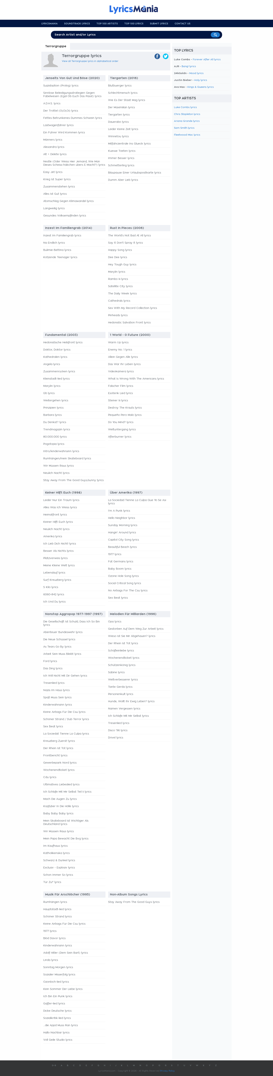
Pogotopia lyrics (53, 444)
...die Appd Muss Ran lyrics (60, 1025)
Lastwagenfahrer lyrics (58, 125)
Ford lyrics (50, 661)
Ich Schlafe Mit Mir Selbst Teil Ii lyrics (67, 792)
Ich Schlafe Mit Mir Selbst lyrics (128, 716)
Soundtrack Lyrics (77, 24)
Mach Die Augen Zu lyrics (60, 799)
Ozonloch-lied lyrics (56, 982)
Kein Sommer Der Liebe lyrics (62, 989)
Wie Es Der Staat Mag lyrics (126, 100)
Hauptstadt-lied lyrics (57, 909)
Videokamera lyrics (121, 371)
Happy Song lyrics (120, 250)
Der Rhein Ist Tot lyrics (58, 748)
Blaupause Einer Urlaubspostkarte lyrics (134, 172)
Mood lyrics (196, 73)
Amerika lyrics (52, 536)
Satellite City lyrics (120, 286)
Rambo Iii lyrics (118, 279)
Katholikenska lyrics (56, 853)
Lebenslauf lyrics (54, 572)
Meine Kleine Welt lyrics (59, 565)
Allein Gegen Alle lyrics (123, 357)
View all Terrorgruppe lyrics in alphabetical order (90, 61)
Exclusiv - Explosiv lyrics (59, 867)
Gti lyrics (49, 393)
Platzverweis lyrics (55, 558)
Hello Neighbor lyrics (121, 518)
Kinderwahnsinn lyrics (57, 705)
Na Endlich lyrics (54, 243)
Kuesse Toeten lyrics (121, 151)
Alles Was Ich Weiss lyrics (60, 507)
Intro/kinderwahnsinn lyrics (61, 451)
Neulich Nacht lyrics (56, 473)
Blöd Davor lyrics (54, 938)
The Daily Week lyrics (122, 293)
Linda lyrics (50, 960)
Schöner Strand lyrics (57, 916)
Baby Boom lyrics (119, 569)
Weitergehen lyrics (55, 400)
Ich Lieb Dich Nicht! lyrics (59, 543)
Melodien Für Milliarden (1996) (133, 614)
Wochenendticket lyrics (58, 770)
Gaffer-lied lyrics (54, 1003)
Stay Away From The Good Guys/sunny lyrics (73, 480)
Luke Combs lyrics (185, 107)
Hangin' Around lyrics (122, 532)
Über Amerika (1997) (126, 492)
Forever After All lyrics (207, 59)
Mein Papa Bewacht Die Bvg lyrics (65, 838)
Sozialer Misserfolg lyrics (59, 974)
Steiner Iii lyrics (118, 400)
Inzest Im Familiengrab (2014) (68, 228)
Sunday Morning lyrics (122, 525)
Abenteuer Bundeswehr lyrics (62, 632)
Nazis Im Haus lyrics (56, 690)
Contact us (182, 24)
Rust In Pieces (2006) (127, 228)
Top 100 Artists (107, 24)
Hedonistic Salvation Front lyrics (129, 322)
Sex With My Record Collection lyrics (132, 308)
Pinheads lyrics (118, 315)
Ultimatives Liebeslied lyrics (61, 784)
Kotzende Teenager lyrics (60, 257)
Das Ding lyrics (52, 668)
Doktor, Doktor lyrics (56, 350)
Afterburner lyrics (119, 437)
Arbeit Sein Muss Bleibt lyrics (62, 654)
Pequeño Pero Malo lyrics (125, 415)
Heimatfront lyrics (55, 514)
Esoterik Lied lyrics (120, 393)
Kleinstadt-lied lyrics (56, 379)
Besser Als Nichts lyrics (58, 551)
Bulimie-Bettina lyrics (57, 250)
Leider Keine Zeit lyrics (123, 129)
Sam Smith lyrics (184, 128)
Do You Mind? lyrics (120, 422)
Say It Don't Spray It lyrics (125, 243)
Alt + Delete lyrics (54, 154)
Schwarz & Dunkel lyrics (59, 860)
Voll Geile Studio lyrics (57, 1040)
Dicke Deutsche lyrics (57, 1011)
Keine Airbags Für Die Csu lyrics (64, 712)
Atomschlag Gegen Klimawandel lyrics (68, 201)
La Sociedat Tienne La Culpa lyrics (66, 734)
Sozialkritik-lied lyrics (57, 1018)
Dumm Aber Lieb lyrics (123, 180)
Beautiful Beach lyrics (122, 547)
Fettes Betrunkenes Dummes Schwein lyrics (72, 118)
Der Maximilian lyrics (121, 107)
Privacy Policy (167, 1071)
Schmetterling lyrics (121, 165)
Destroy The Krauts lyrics (125, 408)
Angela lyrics (51, 364)
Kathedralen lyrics (55, 357)
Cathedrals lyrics (119, 301)
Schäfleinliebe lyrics (121, 650)
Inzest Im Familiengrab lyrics (62, 235)
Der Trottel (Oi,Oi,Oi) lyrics (60, 111)
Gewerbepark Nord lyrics (60, 763)
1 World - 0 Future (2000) (130, 334)
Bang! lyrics (189, 66)
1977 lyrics (114, 554)
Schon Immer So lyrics (58, 875)
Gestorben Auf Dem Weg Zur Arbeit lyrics (135, 629)
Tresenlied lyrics (53, 683)
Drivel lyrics (115, 737)
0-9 (54, 1065)
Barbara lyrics (52, 415)
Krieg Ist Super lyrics (57, 179)
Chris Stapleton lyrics (187, 114)
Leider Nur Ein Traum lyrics (61, 500)
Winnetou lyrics (118, 136)
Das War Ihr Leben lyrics (124, 364)
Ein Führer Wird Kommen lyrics (64, 132)
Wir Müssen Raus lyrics (58, 466)
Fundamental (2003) (61, 334)
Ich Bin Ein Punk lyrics (57, 996)
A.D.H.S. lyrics (51, 103)
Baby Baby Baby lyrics (58, 813)
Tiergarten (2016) (124, 78)
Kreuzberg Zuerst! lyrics (59, 741)
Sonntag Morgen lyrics (58, 967)
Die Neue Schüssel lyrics (59, 639)
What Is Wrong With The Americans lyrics (136, 379)
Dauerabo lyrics (118, 122)
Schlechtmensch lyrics (122, 93)
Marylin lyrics (116, 272)
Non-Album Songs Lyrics (129, 894)
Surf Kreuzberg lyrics (57, 580)
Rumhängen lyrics (55, 902)
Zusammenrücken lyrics (59, 371)
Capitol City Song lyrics (123, 540)
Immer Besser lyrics (121, 158)
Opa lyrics (114, 621)
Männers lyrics (52, 140)
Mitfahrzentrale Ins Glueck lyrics (129, 143)
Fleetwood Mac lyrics (187, 135)
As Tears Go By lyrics (57, 646)
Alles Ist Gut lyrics (55, 194)
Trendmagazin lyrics (56, 429)
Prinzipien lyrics (53, 408)
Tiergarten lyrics (119, 114)
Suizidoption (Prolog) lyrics (60, 85)
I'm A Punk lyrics (119, 511)
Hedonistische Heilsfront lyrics (62, 342)
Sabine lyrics (116, 672)
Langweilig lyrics (54, 208)
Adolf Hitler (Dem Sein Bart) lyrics (65, 953)
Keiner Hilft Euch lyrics (58, 522)
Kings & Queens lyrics (200, 87)
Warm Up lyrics (118, 342)
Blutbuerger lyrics (119, 85)
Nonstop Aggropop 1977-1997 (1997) (74, 614)
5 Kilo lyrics (50, 587)
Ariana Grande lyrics (187, 121)
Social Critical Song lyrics (124, 583)
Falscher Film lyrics (120, 386)
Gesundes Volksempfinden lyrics (64, 215)
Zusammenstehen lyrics (59, 186)
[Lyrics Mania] (136, 9)
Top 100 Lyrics (133, 24)
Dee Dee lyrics (117, 257)
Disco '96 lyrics (117, 730)
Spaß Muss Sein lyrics (57, 697)
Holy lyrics (200, 80)
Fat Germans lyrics (120, 561)
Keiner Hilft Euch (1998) (63, 492)
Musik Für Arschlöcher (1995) (67, 894)
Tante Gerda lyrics (120, 687)
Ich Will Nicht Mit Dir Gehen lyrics (65, 675)
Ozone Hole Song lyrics (123, 576)
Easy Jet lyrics (52, 172)
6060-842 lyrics (53, 594)
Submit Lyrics (159, 24)
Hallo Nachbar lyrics (56, 1032)
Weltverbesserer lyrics (123, 679)
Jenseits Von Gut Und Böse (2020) (72, 78)
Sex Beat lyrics (118, 598)
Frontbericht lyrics (55, 755)
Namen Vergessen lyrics (124, 708)
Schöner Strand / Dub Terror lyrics (66, 719)
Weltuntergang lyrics (122, 429)
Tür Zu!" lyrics (52, 882)
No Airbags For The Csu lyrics (127, 590)
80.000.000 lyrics (55, 437)
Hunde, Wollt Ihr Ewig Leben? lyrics (131, 701)
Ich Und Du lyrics (54, 601)
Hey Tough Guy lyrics (122, 264)
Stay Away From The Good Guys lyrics (134, 902)
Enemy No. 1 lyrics (120, 350)
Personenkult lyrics (120, 694)
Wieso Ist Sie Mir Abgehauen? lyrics (131, 636)
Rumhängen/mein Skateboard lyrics (67, 458)
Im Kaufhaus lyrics (55, 846)
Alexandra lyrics (53, 147)
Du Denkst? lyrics (54, 422)
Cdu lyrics (49, 777)
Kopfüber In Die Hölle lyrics (61, 806)
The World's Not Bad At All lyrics (129, 235)
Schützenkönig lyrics (121, 665)
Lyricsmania (49, 24)
